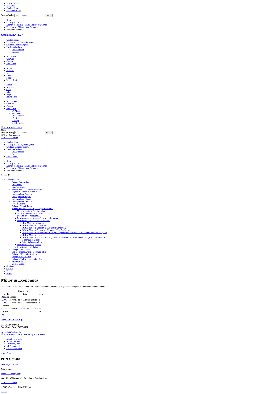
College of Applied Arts (22, 206)
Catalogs (15, 120)
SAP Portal (16, 111)
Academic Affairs (19, 261)
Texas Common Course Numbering (27, 189)
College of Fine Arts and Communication (29, 252)
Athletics (10, 70)
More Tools (11, 64)
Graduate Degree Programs (17, 45)
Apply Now (6, 353)
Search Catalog (7, 15)
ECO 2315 (6, 303)
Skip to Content (13, 3)
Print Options (12, 156)
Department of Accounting (28, 216)
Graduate (15, 52)
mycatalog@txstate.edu (11, 332)
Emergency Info (13, 344)
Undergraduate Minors (21, 199)
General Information (20, 182)
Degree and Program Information (26, 192)
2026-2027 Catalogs (9, 137)
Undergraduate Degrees (22, 194)
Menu (3, 130)
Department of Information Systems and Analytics (38, 218)
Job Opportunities (13, 346)
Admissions (17, 184)
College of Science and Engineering (27, 259)
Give (8, 73)
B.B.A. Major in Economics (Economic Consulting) (44, 228)
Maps (8, 78)
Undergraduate (12, 22)
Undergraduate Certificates (23, 201)
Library (9, 75)
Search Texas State (14, 348)
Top (2, 314)
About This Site (13, 341)
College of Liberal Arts (21, 256)
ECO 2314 (6, 300)
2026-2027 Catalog (9, 382)
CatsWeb (10, 59)
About (9, 68)
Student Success (18, 264)
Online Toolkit (18, 116)
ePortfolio (16, 118)
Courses (9, 269)
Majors (9, 273)
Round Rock (11, 80)
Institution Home (13, 10)
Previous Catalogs (14, 47)
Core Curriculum (19, 187)
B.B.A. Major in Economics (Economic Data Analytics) (45, 230)
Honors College (18, 204)
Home (9, 20)
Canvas (9, 61)
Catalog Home (12, 8)
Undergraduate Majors (21, 196)
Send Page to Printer (9, 364)
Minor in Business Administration (31, 211)
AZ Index (10, 6)
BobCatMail (11, 101)
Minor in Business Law (32, 242)
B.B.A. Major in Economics (34, 225)
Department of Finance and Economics (22, 27)
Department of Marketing (27, 247)
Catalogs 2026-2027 (12, 34)
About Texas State (14, 339)
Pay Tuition (16, 113)
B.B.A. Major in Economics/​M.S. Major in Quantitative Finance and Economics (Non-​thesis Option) (64, 232)
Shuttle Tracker (18, 123)
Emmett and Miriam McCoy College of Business (26, 25)
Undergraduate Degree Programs (20, 42)
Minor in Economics (31, 240)
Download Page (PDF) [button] (11, 373)
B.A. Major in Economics (33, 223)
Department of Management (29, 244)
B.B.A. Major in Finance (32, 235)
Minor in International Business (30, 213)
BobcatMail (11, 56)
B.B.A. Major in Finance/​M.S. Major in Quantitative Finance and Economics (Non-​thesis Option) (63, 237)
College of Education (21, 249)
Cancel (4, 392)
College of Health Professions (24, 254)
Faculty (9, 271)
